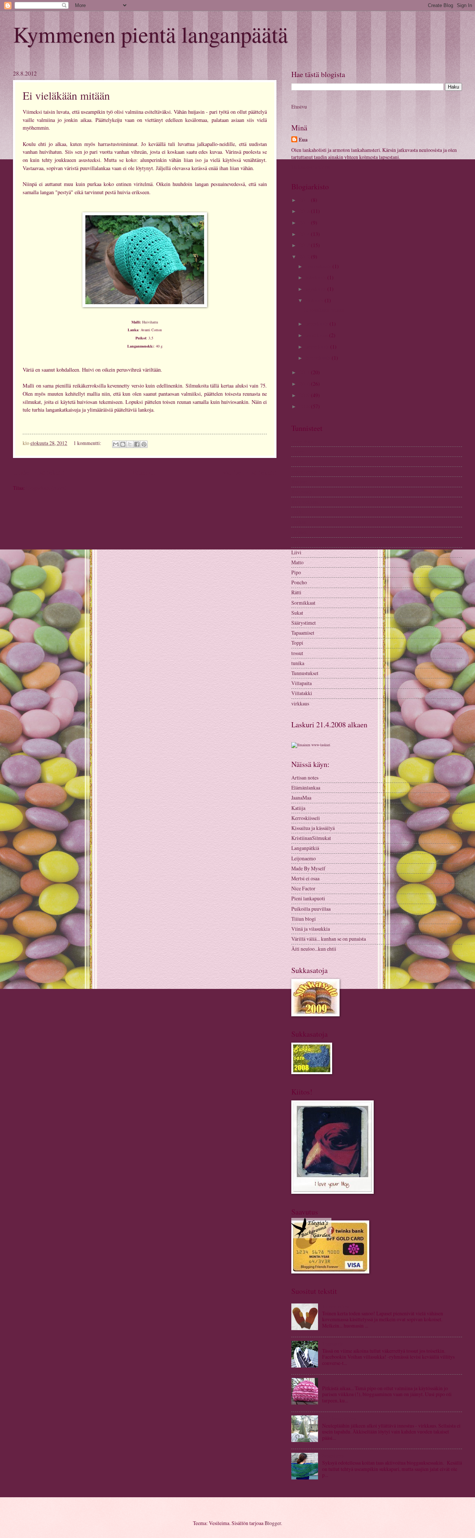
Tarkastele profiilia (310, 166)
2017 (305, 199)
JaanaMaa (301, 797)
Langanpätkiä (305, 847)
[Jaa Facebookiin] (137, 444)
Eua (303, 139)
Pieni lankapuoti (308, 898)
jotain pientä (304, 471)
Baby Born (302, 441)
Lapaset (299, 531)
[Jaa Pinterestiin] (144, 444)
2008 (305, 406)
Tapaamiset (302, 632)
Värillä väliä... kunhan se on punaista (328, 938)
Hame (297, 451)
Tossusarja (332, 1343)
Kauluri (299, 481)
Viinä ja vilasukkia (310, 928)
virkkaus (300, 703)
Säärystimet (303, 622)
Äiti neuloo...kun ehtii (313, 948)
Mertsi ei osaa (305, 878)
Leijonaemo (303, 858)
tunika (297, 663)
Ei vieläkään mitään (66, 95)
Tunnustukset (304, 673)
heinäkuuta (318, 323)
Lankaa (298, 521)
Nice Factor (303, 888)
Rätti (296, 592)
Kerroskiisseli (305, 817)
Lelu (296, 541)
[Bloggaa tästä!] (123, 444)
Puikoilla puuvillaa (311, 908)
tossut (297, 653)
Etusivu (143, 472)
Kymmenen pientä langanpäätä (150, 34)
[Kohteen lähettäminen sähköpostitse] (115, 444)
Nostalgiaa (333, 1455)
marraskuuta (319, 266)
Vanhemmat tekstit (249, 472)
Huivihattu (150, 322)
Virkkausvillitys (339, 1418)
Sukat (297, 612)
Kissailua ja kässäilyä (313, 827)
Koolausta (301, 491)
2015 (305, 222)
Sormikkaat (303, 602)
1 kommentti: (87, 442)
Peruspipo (332, 1380)
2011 (305, 372)
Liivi (296, 552)
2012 (305, 256)
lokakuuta (316, 277)
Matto (297, 562)
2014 (305, 233)
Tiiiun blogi (303, 918)
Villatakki (301, 693)
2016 (305, 211)
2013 (305, 245)
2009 (305, 395)
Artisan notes (304, 777)
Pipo (296, 572)
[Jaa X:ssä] (130, 444)
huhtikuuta (317, 335)
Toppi (297, 642)
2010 (305, 383)
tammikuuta (319, 357)
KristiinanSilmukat (311, 837)
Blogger (273, 1523)
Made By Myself (308, 868)
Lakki (297, 511)
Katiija (298, 807)
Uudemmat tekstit (39, 472)
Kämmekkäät (305, 501)
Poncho (299, 582)
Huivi (297, 461)
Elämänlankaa (305, 787)
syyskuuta (316, 288)
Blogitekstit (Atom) (46, 487)
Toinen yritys (335, 1306)
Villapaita (301, 683)
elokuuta (315, 300)
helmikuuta (318, 346)
